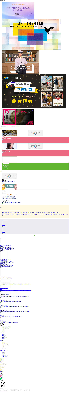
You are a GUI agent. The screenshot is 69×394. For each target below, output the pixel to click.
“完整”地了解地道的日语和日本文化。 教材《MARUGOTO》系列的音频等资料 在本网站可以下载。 (7, 262)
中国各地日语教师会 (3, 300)
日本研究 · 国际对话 (3, 350)
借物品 (3, 232)
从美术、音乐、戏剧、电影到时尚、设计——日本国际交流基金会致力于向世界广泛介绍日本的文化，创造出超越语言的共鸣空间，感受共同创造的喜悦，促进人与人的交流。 (31, 212)
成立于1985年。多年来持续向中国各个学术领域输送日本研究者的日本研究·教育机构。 (14, 306)
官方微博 (1, 371)
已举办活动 (4, 335)
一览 (1, 127)
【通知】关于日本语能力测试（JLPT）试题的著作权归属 (9, 126)
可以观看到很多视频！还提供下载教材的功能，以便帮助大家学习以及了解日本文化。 (14, 296)
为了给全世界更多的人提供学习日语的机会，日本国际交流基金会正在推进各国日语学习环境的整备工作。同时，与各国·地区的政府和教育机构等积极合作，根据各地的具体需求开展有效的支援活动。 (35, 214)
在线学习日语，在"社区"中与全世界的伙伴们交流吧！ (9, 322)
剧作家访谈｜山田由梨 (6, 151)
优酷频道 (1, 374)
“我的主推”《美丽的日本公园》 (7, 138)
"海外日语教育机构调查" (4, 264)
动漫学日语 (2, 315)
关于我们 (1, 325)
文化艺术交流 (2, 332)
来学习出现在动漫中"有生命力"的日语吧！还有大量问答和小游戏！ (11, 316)
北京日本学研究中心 (3, 305)
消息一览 (1, 359)
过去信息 (3, 353)
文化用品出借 (4, 337)
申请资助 (3, 225)
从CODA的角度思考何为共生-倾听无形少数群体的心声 (11, 202)
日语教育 (1, 340)
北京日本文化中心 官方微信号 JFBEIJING (5, 166)
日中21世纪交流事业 (3, 310)
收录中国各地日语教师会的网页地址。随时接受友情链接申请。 (10, 301)
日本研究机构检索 (5, 356)
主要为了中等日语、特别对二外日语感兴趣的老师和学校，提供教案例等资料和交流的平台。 (15, 290)
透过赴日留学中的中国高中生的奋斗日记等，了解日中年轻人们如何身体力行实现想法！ (15, 311)
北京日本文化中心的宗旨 (6, 327)
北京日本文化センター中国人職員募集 (8, 181)
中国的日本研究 (5, 355)
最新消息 (3, 334)
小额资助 (3, 336)
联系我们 (1, 358)
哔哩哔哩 (1, 377)
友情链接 (3, 338)
